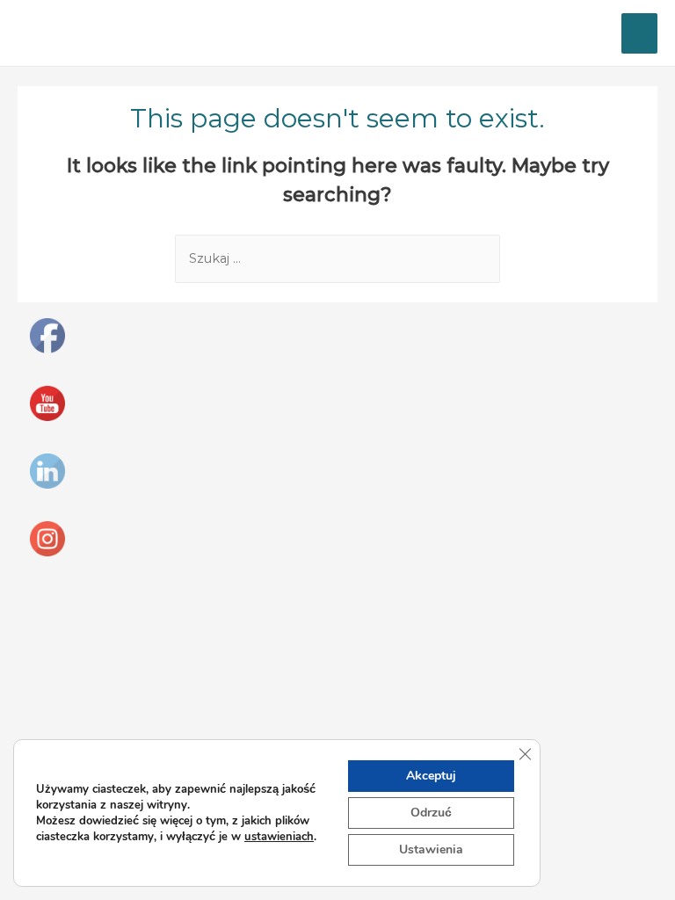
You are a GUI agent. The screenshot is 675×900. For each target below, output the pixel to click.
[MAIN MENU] (639, 33)
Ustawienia (431, 849)
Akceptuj (431, 775)
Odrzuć (431, 812)
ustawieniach (279, 837)
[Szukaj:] (337, 258)
